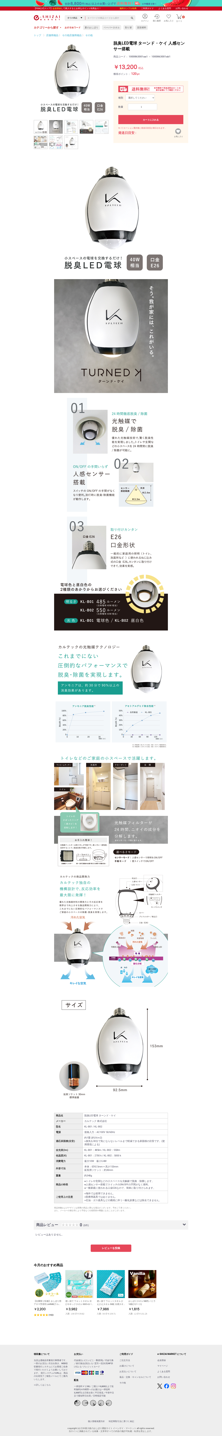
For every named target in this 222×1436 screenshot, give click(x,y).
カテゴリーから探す (47, 27)
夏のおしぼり (91, 27)
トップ (37, 35)
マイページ (162, 1366)
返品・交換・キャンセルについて (135, 1377)
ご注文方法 (124, 1360)
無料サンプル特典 (128, 8)
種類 (120, 97)
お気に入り (178, 135)
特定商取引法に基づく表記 (121, 1421)
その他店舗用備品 (72, 35)
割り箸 (128, 27)
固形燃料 (141, 27)
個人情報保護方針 (96, 1421)
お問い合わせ (182, 8)
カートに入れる (151, 119)
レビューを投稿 (111, 1248)
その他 (89, 35)
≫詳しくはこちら (42, 1385)
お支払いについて (127, 1371)
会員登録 (56, 8)
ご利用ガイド (147, 8)
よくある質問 (164, 8)
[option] (71, 77)
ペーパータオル (112, 27)
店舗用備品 (52, 35)
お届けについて (126, 1366)
